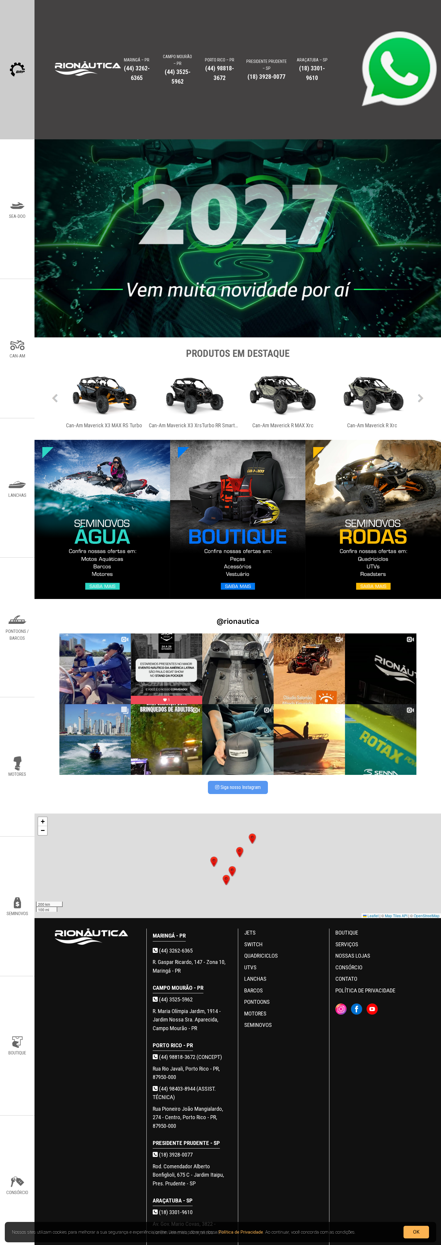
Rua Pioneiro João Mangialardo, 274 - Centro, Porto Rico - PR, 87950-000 (188, 1117)
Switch (253, 944)
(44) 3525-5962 (175, 999)
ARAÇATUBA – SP (312, 70)
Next (421, 397)
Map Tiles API (396, 915)
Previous (55, 397)
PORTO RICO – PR (219, 70)
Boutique (346, 932)
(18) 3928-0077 (175, 1154)
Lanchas (255, 978)
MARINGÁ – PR (137, 70)
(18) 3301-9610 (175, 1212)
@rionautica (238, 621)
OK (416, 1232)
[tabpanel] (104, 397)
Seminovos (258, 1024)
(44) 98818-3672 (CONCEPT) (190, 1057)
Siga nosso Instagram (240, 787)
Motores (255, 1013)
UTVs (250, 967)
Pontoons (257, 1001)
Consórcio (348, 967)
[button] (232, 871)
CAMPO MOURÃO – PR (177, 69)
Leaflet (373, 915)
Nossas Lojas (352, 955)
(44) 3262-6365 (175, 950)
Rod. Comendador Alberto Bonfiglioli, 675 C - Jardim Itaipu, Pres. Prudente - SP (188, 1175)
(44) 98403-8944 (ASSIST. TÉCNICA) (184, 1093)
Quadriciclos (261, 955)
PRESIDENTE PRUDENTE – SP (266, 69)
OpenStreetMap (427, 915)
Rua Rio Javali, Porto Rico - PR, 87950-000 (186, 1073)
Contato (346, 978)
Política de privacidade (365, 990)
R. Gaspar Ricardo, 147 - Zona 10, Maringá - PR (189, 966)
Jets (250, 932)
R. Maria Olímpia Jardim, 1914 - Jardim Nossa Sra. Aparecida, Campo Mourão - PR (187, 1020)
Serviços (346, 944)
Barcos (253, 990)
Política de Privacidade (241, 1232)
